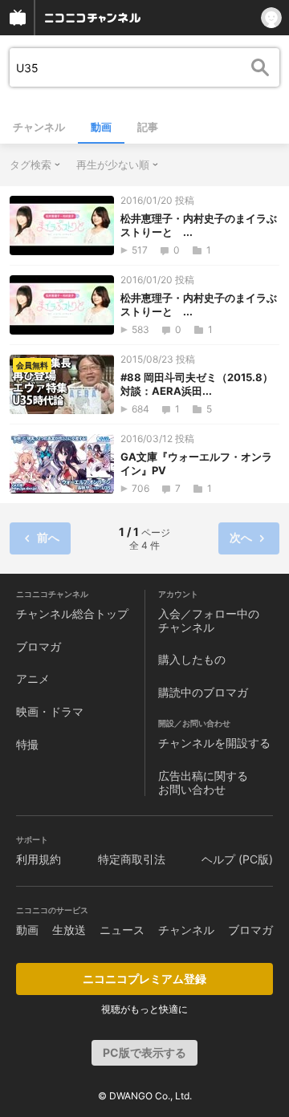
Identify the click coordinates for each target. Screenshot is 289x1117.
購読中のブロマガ (203, 692)
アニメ (33, 678)
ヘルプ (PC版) (237, 859)
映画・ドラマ (49, 711)
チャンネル (39, 126)
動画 (101, 126)
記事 (147, 126)
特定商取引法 (131, 859)
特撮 (27, 744)
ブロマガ (38, 646)
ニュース (122, 929)
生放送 (69, 929)
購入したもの (192, 659)
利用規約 (38, 859)
